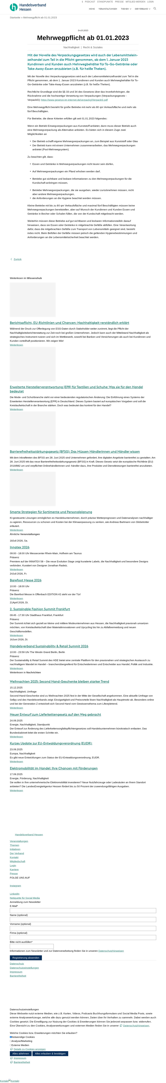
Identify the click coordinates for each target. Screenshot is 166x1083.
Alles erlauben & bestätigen (50, 1053)
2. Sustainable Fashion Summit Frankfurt (40, 609)
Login (150, 2)
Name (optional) (19, 915)
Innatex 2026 (19, 547)
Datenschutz (17, 963)
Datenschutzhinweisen (111, 951)
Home (92, 9)
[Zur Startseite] (28, 7)
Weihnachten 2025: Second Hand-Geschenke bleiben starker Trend (59, 681)
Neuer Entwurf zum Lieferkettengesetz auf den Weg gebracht (55, 714)
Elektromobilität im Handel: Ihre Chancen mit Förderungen (54, 768)
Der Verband (141, 9)
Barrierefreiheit (18, 975)
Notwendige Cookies (23, 1037)
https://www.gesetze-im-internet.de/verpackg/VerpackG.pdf (74, 100)
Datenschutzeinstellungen (24, 967)
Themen (125, 9)
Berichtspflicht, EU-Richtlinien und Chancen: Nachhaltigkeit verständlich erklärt (69, 323)
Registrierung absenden (25, 957)
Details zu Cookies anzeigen (30, 1049)
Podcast (90, 2)
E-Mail (14, 906)
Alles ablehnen (20, 1053)
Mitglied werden (135, 2)
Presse (119, 2)
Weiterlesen (16, 345)
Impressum (16, 971)
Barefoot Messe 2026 (26, 580)
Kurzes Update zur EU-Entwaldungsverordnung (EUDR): (51, 743)
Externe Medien (20, 1045)
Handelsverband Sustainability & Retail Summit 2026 (49, 646)
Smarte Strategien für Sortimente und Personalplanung (51, 512)
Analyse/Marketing (22, 1041)
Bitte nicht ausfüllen (21, 942)
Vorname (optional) (20, 924)
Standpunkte (105, 2)
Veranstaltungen (108, 9)
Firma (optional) (18, 933)
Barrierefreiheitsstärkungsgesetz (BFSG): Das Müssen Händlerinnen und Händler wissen (75, 451)
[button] (15, 885)
